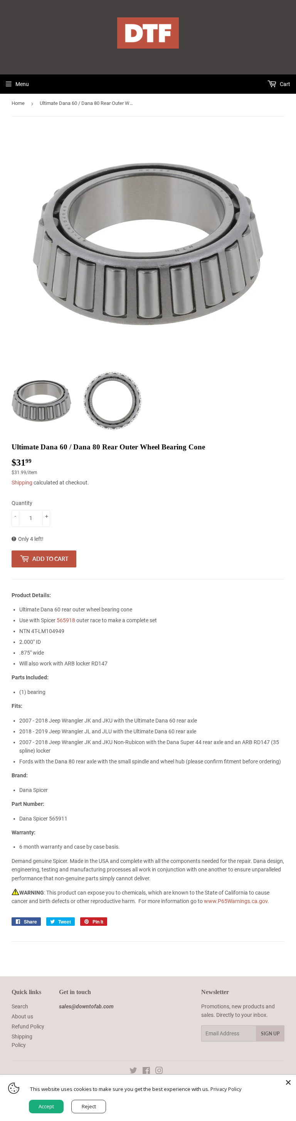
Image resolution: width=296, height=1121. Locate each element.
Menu (22, 84)
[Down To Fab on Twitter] (133, 1072)
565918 (66, 620)
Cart (284, 84)
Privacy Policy (226, 1089)
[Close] (288, 1082)
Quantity (22, 503)
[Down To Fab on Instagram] (159, 1072)
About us (22, 1016)
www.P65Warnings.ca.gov (235, 901)
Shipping (22, 482)
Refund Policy (28, 1026)
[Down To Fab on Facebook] (146, 1072)
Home (18, 103)
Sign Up (270, 1034)
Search (20, 1006)
